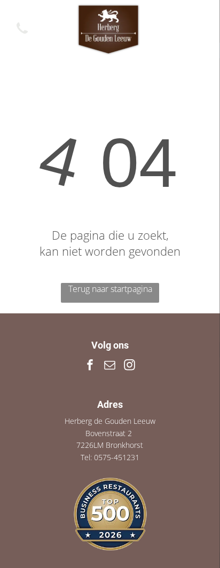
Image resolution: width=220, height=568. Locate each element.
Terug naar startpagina (110, 289)
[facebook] (90, 366)
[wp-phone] (22, 34)
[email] (110, 366)
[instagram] (129, 366)
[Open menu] (199, 29)
